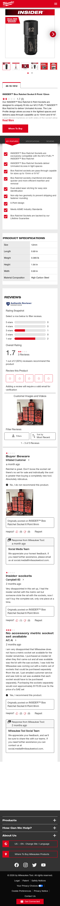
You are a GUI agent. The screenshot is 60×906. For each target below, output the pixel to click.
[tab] (28, 73)
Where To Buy (15, 128)
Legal (17, 880)
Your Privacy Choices (27, 885)
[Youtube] (43, 865)
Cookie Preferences (21, 891)
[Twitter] (34, 865)
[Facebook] (16, 865)
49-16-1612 (11, 86)
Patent (25, 880)
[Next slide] (53, 34)
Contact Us (30, 896)
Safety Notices (39, 880)
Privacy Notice (41, 891)
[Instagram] (25, 865)
